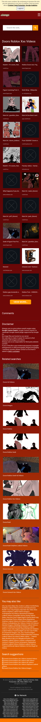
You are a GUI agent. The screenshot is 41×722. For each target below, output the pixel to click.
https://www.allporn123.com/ (30, 708)
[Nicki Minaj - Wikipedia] (30, 87)
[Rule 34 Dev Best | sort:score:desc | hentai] (30, 112)
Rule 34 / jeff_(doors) (10, 216)
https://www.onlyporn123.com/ (30, 709)
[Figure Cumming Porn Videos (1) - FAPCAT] (11, 87)
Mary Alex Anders (18, 606)
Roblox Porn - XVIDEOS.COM (31, 292)
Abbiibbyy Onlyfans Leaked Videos (25, 625)
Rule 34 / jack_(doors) (29, 216)
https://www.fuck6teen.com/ (30, 702)
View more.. (20, 302)
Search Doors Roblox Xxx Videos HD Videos (19, 662)
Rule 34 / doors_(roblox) (11, 140)
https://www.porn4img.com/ (30, 715)
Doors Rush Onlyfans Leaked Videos (15, 546)
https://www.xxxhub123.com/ (10, 712)
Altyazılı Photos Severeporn (18, 642)
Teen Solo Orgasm (14, 629)
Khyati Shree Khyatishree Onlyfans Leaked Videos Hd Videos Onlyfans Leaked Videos (19, 621)
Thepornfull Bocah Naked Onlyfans (13, 646)
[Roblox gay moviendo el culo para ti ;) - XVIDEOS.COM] (11, 289)
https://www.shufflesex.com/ (10, 708)
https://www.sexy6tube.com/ (30, 700)
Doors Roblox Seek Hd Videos (13, 475)
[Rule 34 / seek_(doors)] (30, 188)
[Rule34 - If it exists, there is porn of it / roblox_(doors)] (11, 61)
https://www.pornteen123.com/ (30, 706)
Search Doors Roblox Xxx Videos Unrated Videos (20, 659)
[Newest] (11, 263)
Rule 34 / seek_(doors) (30, 191)
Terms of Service (28, 680)
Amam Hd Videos (32, 623)
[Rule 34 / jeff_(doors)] (11, 213)
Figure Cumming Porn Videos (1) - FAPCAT (17, 90)
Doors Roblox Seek (9, 452)
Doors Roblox (7, 429)
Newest (5, 267)
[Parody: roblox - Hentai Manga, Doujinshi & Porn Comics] (30, 162)
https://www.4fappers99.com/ (10, 700)
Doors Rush (7, 522)
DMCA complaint (14, 351)
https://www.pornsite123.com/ (11, 706)
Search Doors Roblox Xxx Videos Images (17, 668)
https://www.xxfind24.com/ (11, 715)
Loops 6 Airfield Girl (8, 627)
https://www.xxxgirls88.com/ (30, 699)
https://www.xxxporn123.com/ (10, 713)
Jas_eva (20, 633)
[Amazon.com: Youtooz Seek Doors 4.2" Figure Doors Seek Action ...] (30, 263)
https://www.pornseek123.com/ (30, 703)
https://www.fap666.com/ (10, 705)
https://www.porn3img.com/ (30, 713)
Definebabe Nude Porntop (11, 635)
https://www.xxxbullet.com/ (10, 710)
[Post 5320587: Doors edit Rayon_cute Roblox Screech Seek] (30, 137)
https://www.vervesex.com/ (10, 709)
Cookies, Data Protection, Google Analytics (22, 5)
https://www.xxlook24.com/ (11, 716)
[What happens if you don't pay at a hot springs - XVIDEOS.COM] (11, 188)
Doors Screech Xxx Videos (12, 592)
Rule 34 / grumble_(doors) (12, 115)
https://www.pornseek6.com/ (30, 705)
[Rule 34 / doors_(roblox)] (11, 137)
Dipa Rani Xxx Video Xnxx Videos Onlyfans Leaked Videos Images (19, 611)
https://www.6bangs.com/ (10, 702)
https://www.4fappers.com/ (10, 699)
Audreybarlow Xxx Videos (16, 623)
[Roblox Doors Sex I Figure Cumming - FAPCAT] (30, 61)
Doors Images (7, 405)
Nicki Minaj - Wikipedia (29, 90)
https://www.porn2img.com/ (30, 712)
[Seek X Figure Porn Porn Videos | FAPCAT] (11, 238)
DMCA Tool (28, 682)
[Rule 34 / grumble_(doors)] (11, 112)
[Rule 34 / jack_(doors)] (30, 213)
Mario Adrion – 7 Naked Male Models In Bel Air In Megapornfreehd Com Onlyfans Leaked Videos (19, 638)
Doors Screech (8, 569)
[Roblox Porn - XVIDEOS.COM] (30, 289)
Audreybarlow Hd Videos (10, 613)
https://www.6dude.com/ (10, 703)
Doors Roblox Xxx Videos (11, 499)
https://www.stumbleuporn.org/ (30, 716)
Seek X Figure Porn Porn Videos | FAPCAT (17, 242)
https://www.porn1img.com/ (30, 710)
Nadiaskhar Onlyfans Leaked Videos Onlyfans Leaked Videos (19, 643)
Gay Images (15, 610)
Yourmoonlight (29, 633)
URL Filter (20, 682)
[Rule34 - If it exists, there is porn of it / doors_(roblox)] (11, 162)
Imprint (19, 680)
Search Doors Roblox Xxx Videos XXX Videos (19, 660)
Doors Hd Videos (8, 382)
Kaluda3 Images (7, 625)
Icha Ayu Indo (6, 606)
